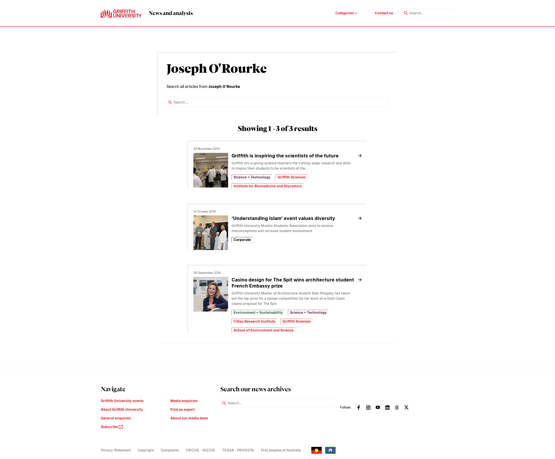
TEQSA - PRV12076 (238, 450)
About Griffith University (122, 409)
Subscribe (110, 427)
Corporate (242, 240)
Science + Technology (251, 177)
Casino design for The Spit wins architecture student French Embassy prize (293, 283)
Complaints (170, 450)
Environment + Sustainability (258, 312)
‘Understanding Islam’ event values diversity (283, 218)
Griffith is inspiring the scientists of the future (285, 155)
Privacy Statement (116, 450)
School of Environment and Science (263, 330)
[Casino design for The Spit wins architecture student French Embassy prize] (210, 294)
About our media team (189, 418)
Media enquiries (184, 401)
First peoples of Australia (281, 450)
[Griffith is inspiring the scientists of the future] (210, 170)
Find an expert (182, 409)
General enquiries (116, 418)
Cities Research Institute (254, 321)
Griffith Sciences (292, 177)
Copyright (146, 450)
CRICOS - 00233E (200, 450)
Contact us (384, 13)
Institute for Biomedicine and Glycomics (267, 186)
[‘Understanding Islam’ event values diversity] (210, 232)
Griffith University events (122, 401)
